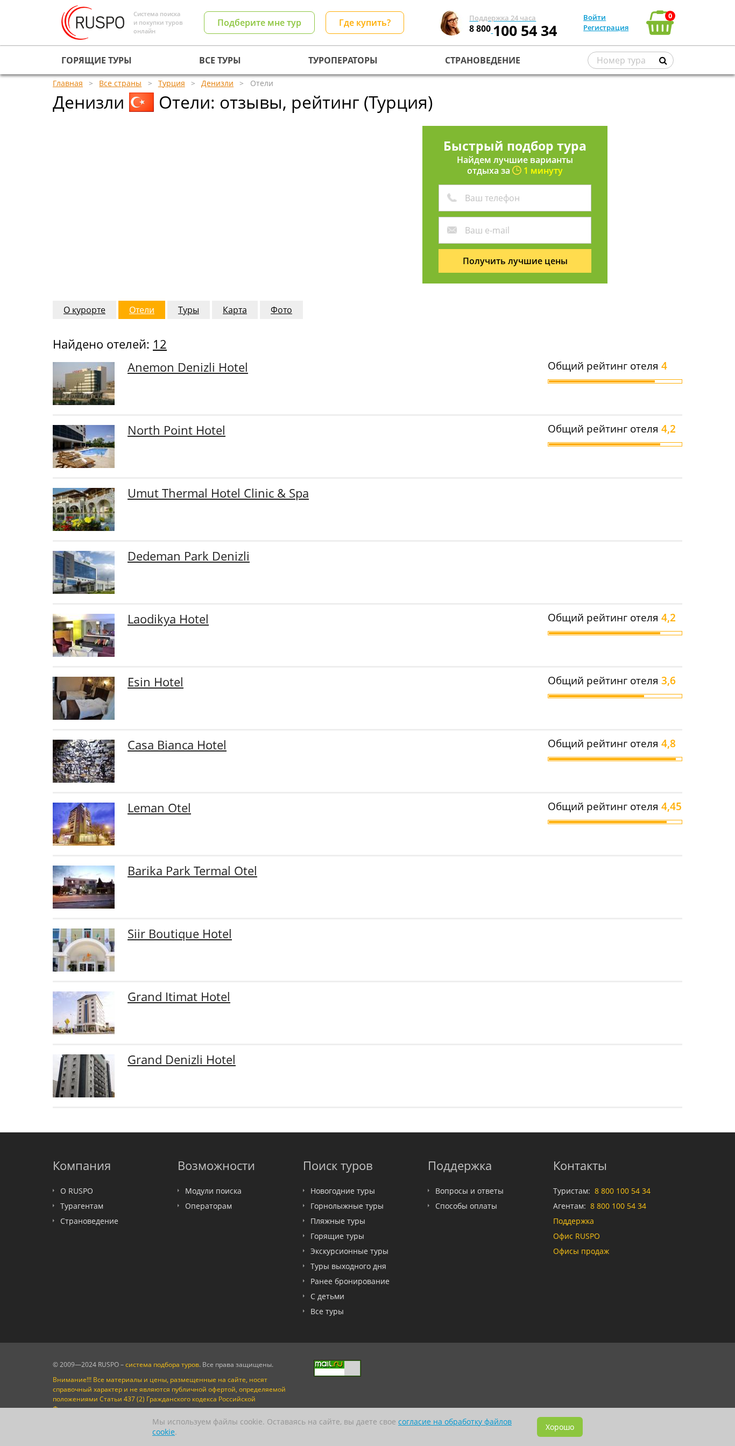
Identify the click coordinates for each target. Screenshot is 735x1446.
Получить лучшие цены (515, 261)
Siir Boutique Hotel (180, 933)
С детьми (327, 1296)
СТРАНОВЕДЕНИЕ (482, 60)
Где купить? (365, 23)
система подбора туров (162, 1364)
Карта (235, 310)
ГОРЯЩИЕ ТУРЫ (96, 60)
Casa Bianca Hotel (177, 744)
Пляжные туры (337, 1221)
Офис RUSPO (576, 1236)
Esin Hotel (155, 682)
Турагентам (81, 1206)
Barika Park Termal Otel (192, 870)
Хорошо (560, 1427)
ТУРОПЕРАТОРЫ (343, 60)
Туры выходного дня (348, 1266)
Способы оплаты (466, 1206)
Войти (594, 17)
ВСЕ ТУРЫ (220, 60)
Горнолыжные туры (347, 1206)
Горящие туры (337, 1236)
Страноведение (89, 1221)
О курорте (84, 310)
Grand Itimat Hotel (179, 996)
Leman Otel (159, 807)
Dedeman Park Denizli (189, 556)
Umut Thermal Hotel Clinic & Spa (218, 493)
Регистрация (605, 27)
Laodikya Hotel (168, 619)
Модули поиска (213, 1191)
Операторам (208, 1206)
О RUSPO (76, 1191)
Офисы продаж (581, 1251)
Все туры (327, 1311)
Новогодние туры (342, 1191)
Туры (188, 310)
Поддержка (573, 1221)
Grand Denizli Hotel (182, 1059)
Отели (141, 310)
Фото (281, 310)
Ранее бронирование (350, 1281)
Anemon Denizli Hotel (188, 367)
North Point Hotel (176, 430)
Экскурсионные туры (349, 1251)
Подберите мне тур (259, 23)
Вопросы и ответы (469, 1191)
